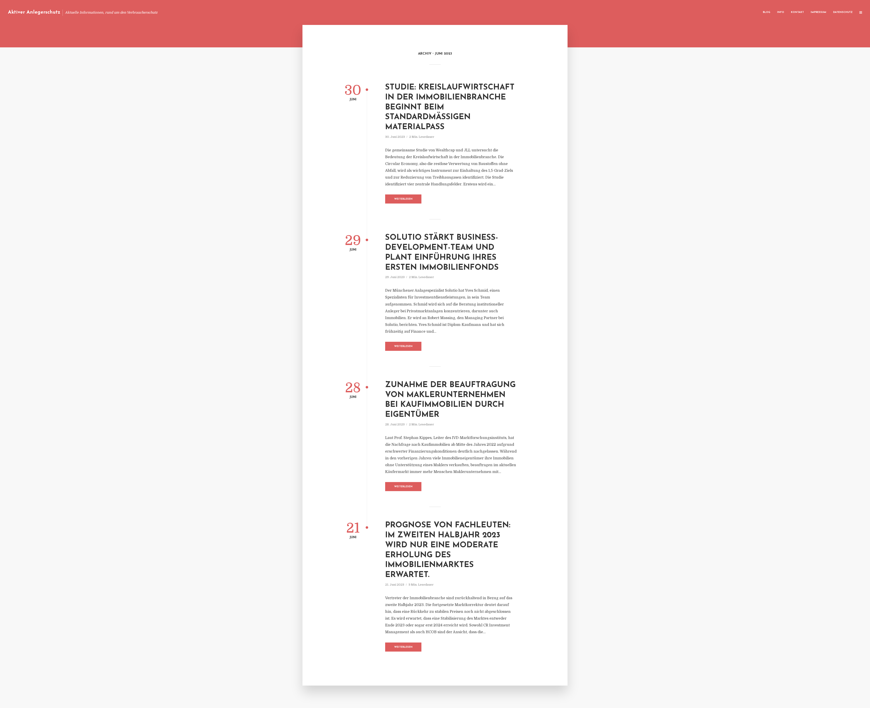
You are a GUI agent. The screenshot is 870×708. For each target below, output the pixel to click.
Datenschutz (843, 12)
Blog (766, 12)
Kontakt (797, 12)
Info (780, 12)
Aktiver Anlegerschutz (34, 12)
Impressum (818, 12)
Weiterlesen (403, 199)
